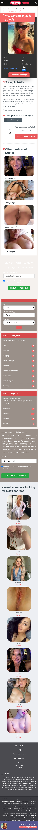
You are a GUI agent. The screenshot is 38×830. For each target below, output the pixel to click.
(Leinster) (13, 68)
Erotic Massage (14, 120)
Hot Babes (18, 376)
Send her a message (19, 75)
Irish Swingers (18, 381)
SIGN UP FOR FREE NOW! (19, 288)
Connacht (18, 409)
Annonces (19, 765)
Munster (18, 419)
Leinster (12, 9)
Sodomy (18, 386)
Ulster (18, 424)
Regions (19, 768)
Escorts (18, 366)
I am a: (5, 304)
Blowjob (18, 351)
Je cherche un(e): (9, 312)
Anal (18, 346)
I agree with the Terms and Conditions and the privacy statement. (20, 281)
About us (19, 762)
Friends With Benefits (18, 371)
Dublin (20, 9)
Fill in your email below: (10, 272)
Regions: (6, 319)
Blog (19, 750)
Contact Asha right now (26, 136)
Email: (3, 456)
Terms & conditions (19, 754)
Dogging (18, 356)
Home (5, 9)
